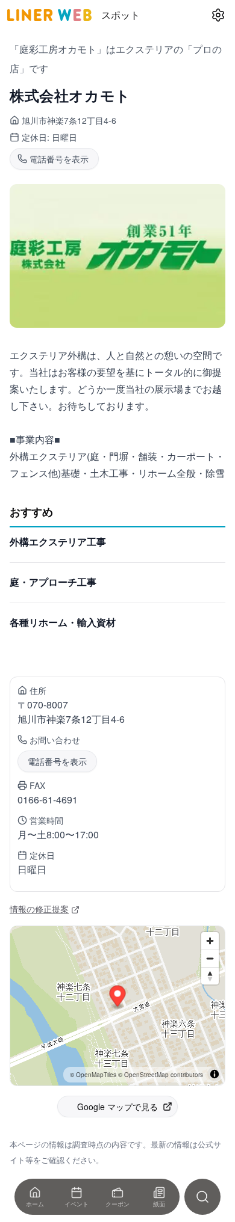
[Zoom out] (210, 958)
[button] (118, 997)
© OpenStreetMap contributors (160, 1074)
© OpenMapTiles (93, 1074)
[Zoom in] (210, 941)
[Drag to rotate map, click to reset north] (210, 975)
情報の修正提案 (39, 909)
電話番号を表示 (57, 761)
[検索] (202, 1197)
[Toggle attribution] (214, 1074)
